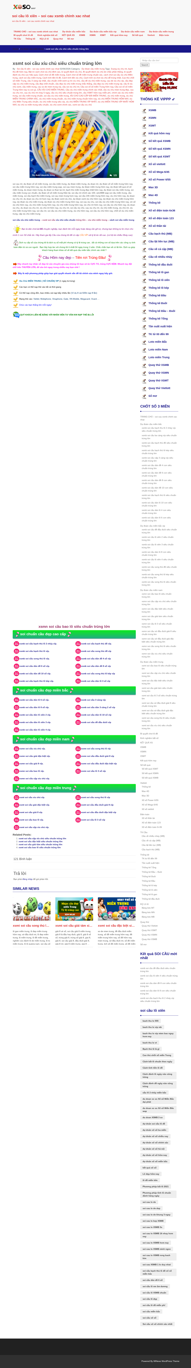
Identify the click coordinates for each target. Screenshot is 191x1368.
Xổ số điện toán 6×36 (152, 827)
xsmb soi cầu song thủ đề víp (96, 651)
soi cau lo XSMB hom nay (156, 1243)
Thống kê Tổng (158, 318)
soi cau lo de (149, 1202)
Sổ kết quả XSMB (159, 140)
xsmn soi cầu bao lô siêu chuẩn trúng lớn (156, 595)
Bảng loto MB (148, 917)
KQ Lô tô (44, 39)
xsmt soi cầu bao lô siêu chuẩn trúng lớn (40, 847)
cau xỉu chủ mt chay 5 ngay (37, 92)
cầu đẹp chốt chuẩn (45, 84)
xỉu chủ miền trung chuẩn (51, 98)
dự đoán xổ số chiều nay (155, 1136)
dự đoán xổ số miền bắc (155, 1161)
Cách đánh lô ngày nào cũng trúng (157, 1075)
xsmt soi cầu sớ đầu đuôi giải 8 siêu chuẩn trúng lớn (158, 704)
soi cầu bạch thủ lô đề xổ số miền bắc (157, 1272)
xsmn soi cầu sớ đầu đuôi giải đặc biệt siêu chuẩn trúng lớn (158, 640)
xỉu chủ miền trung (116, 95)
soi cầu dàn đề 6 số (153, 1280)
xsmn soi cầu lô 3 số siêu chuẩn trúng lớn (157, 625)
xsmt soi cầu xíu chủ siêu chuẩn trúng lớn (157, 727)
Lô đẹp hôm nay (151, 1174)
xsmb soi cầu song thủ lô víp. (34, 658)
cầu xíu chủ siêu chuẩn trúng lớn (66, 92)
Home (15, 49)
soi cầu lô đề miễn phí (154, 1305)
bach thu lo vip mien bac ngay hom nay (158, 1035)
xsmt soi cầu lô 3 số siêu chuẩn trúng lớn (159, 697)
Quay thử (58, 39)
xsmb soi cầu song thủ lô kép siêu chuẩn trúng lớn (158, 576)
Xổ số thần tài (157, 225)
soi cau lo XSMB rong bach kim (156, 1256)
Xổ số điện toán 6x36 (161, 210)
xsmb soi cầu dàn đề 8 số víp (96, 666)
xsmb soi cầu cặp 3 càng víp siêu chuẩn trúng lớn (157, 459)
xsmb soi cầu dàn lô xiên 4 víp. (35, 730)
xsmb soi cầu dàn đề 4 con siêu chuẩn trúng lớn (157, 466)
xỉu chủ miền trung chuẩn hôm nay (80, 98)
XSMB (82, 35)
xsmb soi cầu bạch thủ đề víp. (96, 643)
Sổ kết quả (137, 35)
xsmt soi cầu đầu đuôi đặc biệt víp (98, 812)
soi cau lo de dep (151, 1208)
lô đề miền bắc (150, 1180)
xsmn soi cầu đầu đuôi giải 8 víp (97, 756)
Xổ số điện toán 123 (161, 218)
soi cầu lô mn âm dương (155, 1286)
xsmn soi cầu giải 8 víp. (31, 763)
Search (144, 65)
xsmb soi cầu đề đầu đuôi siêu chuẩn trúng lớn (159, 531)
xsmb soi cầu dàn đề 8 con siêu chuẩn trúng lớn (157, 481)
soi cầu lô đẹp (150, 1299)
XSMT (103, 35)
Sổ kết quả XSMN (159, 148)
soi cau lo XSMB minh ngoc (157, 1249)
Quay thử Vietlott (159, 388)
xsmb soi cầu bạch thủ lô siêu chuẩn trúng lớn (159, 496)
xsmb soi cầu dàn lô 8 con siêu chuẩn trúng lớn (156, 553)
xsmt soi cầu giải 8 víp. (31, 812)
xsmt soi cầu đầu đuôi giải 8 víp (97, 805)
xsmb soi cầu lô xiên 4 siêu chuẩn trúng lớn (158, 561)
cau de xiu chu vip (115, 81)
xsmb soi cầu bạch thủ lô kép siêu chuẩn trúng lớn (158, 452)
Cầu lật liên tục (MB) (161, 241)
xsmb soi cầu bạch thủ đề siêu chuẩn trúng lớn (159, 444)
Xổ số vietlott (156, 164)
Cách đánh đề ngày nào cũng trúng (158, 1085)
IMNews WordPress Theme (166, 1361)
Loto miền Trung (159, 357)
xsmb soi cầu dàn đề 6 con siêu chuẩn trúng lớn (157, 474)
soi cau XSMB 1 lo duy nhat (157, 1264)
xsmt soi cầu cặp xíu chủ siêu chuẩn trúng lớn (42, 838)
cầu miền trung (29, 87)
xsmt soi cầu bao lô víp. (31, 820)
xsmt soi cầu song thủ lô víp (95, 797)
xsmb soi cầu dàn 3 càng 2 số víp (98, 707)
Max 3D (153, 187)
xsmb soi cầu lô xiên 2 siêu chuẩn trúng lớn (158, 538)
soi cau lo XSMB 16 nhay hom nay (158, 1235)
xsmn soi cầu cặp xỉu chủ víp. (34, 778)
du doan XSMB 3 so (153, 1117)
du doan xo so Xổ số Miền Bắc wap (158, 1109)
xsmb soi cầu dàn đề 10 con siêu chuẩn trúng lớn (157, 489)
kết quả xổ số (150, 1167)
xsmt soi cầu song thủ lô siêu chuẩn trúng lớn (32, 925)
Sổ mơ (70, 39)
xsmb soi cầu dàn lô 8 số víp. (34, 707)
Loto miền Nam (158, 349)
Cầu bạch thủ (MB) (160, 233)
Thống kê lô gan (158, 272)
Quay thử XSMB (158, 364)
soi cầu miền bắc (151, 1311)
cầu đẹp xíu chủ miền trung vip (107, 84)
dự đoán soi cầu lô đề (154, 1124)
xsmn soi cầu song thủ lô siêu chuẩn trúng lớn (159, 647)
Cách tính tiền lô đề (52, 78)
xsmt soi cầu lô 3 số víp (93, 820)
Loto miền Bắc (157, 341)
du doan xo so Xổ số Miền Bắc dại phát (158, 1100)
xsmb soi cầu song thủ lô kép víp (98, 673)
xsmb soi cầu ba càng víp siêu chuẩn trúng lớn (159, 437)
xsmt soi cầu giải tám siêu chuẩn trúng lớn (40, 844)
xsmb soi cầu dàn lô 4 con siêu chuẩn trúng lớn (156, 511)
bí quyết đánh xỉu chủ (71, 72)
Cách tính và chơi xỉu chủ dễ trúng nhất (102, 78)
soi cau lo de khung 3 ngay (156, 1214)
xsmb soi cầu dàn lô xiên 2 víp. (35, 715)
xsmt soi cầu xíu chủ (82, 104)
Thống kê (30, 39)
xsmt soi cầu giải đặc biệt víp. (34, 805)
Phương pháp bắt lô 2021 (156, 1186)
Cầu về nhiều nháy (160, 256)
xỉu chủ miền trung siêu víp (52, 101)
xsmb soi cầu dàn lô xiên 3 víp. (35, 722)
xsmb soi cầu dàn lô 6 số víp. (34, 700)
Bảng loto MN (148, 912)
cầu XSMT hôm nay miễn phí (97, 92)
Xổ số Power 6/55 (159, 179)
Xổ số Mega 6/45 (158, 171)
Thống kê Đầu (157, 295)
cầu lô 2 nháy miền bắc (154, 1092)
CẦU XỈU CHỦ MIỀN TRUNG (50, 90)
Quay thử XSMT (158, 380)
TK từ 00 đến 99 (158, 334)
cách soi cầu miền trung (30, 78)
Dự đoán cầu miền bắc (73, 31)
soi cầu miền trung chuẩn (31, 95)
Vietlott (151, 35)
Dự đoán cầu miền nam (133, 31)
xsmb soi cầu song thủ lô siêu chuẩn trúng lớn (159, 583)
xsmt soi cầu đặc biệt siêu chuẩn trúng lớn (41, 841)
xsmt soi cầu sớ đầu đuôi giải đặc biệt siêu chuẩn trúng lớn (157, 712)
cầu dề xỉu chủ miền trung (93, 81)
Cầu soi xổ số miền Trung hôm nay (97, 87)
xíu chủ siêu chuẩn (66, 220)
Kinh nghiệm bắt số (47, 35)
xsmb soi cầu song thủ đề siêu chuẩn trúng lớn (159, 568)
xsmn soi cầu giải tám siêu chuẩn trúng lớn (157, 617)
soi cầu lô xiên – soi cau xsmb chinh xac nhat (51, 16)
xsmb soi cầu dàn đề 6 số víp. (34, 666)
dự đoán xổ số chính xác (155, 1142)
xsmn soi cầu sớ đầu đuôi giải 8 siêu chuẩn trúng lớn (159, 632)
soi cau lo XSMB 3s (152, 1227)
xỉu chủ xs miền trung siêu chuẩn (33, 104)
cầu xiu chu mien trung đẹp (116, 90)
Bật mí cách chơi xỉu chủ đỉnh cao (44, 72)
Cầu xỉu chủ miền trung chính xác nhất (84, 90)
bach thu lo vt (150, 1042)
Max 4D (153, 195)
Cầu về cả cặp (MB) (160, 249)
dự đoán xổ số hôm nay (155, 1155)
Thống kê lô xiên (159, 280)
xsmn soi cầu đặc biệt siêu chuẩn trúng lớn (157, 610)
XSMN (93, 35)
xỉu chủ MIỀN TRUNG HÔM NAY (113, 98)
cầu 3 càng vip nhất (36, 81)
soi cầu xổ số (149, 1318)
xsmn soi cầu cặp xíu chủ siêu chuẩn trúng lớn (159, 603)
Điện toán (164, 35)
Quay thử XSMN (158, 372)
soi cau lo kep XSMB (153, 1221)
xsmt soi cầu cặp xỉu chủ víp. (34, 827)
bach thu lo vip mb (152, 1027)
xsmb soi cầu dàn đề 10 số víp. (35, 673)
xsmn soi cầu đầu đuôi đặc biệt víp (99, 763)
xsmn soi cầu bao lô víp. (31, 771)
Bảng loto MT (148, 908)
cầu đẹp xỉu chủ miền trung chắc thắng (73, 84)
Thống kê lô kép (158, 287)
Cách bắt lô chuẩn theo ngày (157, 1061)
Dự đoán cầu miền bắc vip (103, 31)
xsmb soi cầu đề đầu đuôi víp (96, 722)
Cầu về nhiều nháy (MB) (153, 836)
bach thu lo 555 (150, 1021)
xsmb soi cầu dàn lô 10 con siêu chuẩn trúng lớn (157, 504)
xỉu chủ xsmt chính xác (60, 104)
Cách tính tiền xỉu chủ (72, 78)
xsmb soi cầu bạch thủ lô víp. (34, 651)
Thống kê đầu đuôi (160, 264)
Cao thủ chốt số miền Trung (157, 1055)
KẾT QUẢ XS (68, 35)
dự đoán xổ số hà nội (154, 1149)
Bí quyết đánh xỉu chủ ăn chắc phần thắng (103, 72)
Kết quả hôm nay (119, 35)
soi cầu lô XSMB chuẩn (154, 1292)
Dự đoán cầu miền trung (161, 31)
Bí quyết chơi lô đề (23, 35)
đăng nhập (27, 879)
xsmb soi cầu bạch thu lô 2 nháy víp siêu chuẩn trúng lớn (159, 429)
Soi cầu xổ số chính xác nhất (157, 1324)
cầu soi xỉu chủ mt (70, 87)
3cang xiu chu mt (119, 69)
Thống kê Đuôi (157, 303)
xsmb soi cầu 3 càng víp (93, 700)
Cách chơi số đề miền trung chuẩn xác (84, 75)
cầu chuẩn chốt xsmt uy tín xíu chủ (63, 81)
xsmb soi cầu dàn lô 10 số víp (96, 715)
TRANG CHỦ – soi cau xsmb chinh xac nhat (36, 31)
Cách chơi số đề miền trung (52, 75)
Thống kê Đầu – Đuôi (161, 310)
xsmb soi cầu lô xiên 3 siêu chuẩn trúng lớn (158, 546)
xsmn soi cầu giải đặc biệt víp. (34, 756)
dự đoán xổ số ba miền (154, 1130)
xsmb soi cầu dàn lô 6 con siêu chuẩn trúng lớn (156, 519)
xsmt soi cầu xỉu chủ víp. (32, 797)
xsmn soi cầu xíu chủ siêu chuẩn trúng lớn (157, 655)
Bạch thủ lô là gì (151, 1049)
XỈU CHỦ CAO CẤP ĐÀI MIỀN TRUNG (88, 95)
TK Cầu (17, 39)
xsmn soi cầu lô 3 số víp (93, 771)
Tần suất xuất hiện (160, 326)
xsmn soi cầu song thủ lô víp (96, 748)
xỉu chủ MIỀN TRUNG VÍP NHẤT (81, 101)
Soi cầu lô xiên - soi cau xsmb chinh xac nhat (37, 69)
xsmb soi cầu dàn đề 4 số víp (96, 658)
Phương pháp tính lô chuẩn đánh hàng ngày (157, 1194)
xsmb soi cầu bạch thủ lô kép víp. (36, 681)
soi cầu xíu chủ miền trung (56, 95)
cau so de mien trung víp (49, 87)
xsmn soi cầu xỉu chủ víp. (32, 748)
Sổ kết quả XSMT (159, 156)
